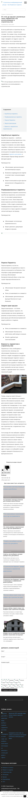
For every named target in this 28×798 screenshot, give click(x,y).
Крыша (5, 777)
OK (25, 796)
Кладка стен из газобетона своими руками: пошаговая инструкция (14, 634)
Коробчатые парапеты (11, 113)
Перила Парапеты (10, 120)
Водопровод (6, 779)
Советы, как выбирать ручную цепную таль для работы (12, 554)
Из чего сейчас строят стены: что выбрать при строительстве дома (13, 608)
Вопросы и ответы (8, 767)
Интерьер (5, 774)
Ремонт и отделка (8, 770)
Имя (2, 651)
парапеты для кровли (15, 154)
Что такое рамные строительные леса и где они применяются (13, 527)
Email (3, 656)
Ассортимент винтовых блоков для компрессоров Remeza (13, 500)
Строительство (7, 772)
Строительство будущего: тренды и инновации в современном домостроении (14, 581)
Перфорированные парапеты (13, 117)
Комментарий (5, 662)
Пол (4, 781)
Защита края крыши (10, 123)
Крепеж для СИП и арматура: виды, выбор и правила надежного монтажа (17, 715)
